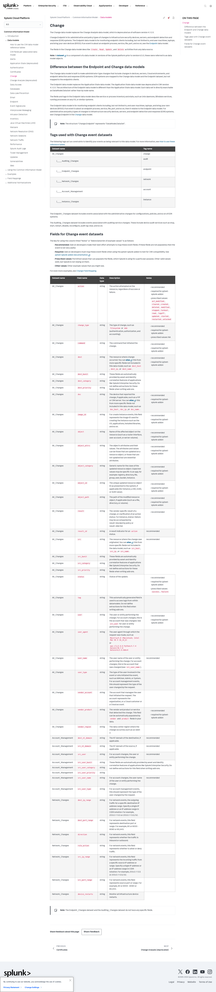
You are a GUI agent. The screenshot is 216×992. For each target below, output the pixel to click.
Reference (140, 6)
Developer (123, 6)
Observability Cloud (83, 6)
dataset (60, 56)
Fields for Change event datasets (195, 45)
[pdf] (173, 18)
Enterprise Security (47, 6)
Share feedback (92, 932)
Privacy (180, 982)
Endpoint (154, 44)
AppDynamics (105, 6)
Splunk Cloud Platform (60, 18)
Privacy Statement (11, 987)
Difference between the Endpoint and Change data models (196, 30)
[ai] (168, 18)
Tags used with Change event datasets (197, 38)
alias (128, 360)
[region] (37, 984)
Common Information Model (85, 18)
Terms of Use (205, 982)
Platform (27, 6)
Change (78, 115)
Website (192, 982)
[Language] (210, 6)
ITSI (65, 6)
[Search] (205, 6)
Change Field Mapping (86, 271)
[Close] (70, 980)
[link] (164, 18)
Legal (171, 982)
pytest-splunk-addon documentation (71, 255)
